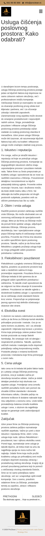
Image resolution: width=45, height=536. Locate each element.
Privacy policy (22, 529)
